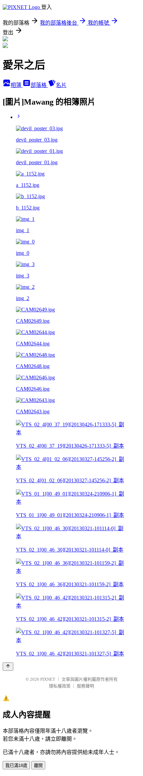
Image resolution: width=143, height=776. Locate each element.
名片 (61, 85)
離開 (38, 765)
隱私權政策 (60, 685)
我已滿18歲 (16, 765)
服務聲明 (85, 685)
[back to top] (8, 666)
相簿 (17, 85)
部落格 (39, 85)
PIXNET (47, 679)
